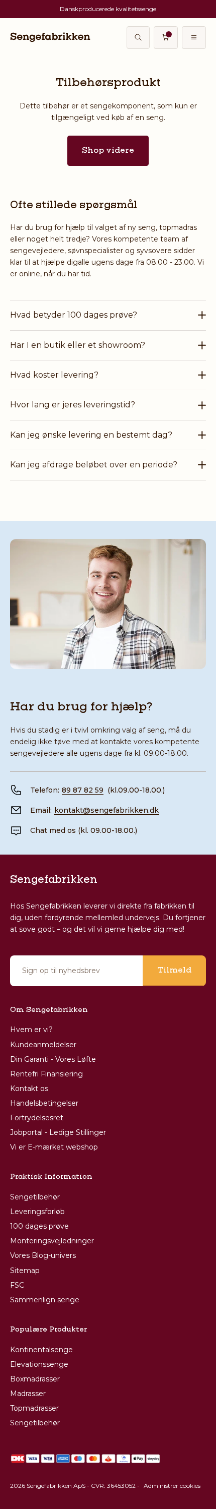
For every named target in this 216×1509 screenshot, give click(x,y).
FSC (17, 1285)
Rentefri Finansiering (46, 1073)
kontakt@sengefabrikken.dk (106, 810)
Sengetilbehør (35, 1196)
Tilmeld (174, 971)
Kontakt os (29, 1088)
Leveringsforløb (37, 1211)
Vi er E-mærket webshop (54, 1147)
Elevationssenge (39, 1364)
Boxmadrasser (35, 1378)
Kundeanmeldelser (43, 1044)
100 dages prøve (39, 1226)
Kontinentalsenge (41, 1349)
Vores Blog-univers (43, 1255)
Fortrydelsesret (36, 1117)
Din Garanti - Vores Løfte (53, 1059)
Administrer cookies (172, 1485)
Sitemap (25, 1270)
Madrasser (28, 1393)
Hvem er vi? (31, 1029)
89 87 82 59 (82, 790)
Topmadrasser (34, 1408)
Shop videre (108, 151)
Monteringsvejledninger (52, 1240)
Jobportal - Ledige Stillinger (58, 1132)
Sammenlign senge (44, 1299)
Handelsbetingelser (44, 1103)
